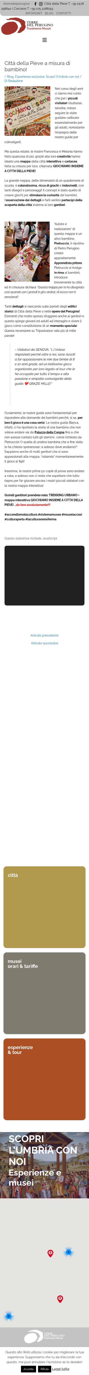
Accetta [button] (28, 1369)
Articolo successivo (44, 643)
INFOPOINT (33, 13)
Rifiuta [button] (45, 1369)
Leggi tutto (60, 1369)
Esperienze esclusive (29, 76)
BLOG (49, 13)
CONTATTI (63, 13)
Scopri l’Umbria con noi (62, 76)
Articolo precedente (44, 635)
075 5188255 (45, 8)
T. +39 (31, 8)
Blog (10, 76)
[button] (44, 40)
